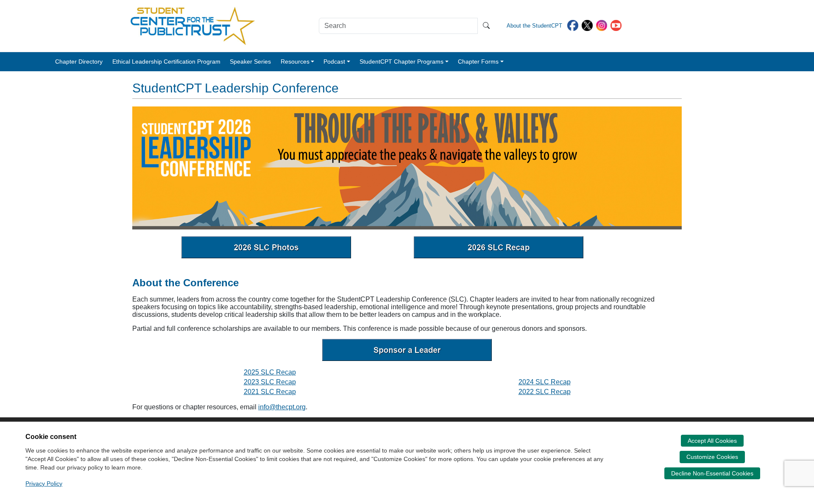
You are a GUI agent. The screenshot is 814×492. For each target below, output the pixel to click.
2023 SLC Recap (270, 382)
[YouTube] (616, 25)
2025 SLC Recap (270, 372)
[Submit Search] (486, 26)
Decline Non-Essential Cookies (712, 473)
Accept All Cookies (712, 440)
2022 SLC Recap (545, 391)
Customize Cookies (712, 456)
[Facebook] (572, 25)
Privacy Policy (43, 483)
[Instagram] (601, 25)
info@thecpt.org (282, 407)
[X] (587, 25)
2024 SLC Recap (545, 382)
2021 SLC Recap (270, 391)
